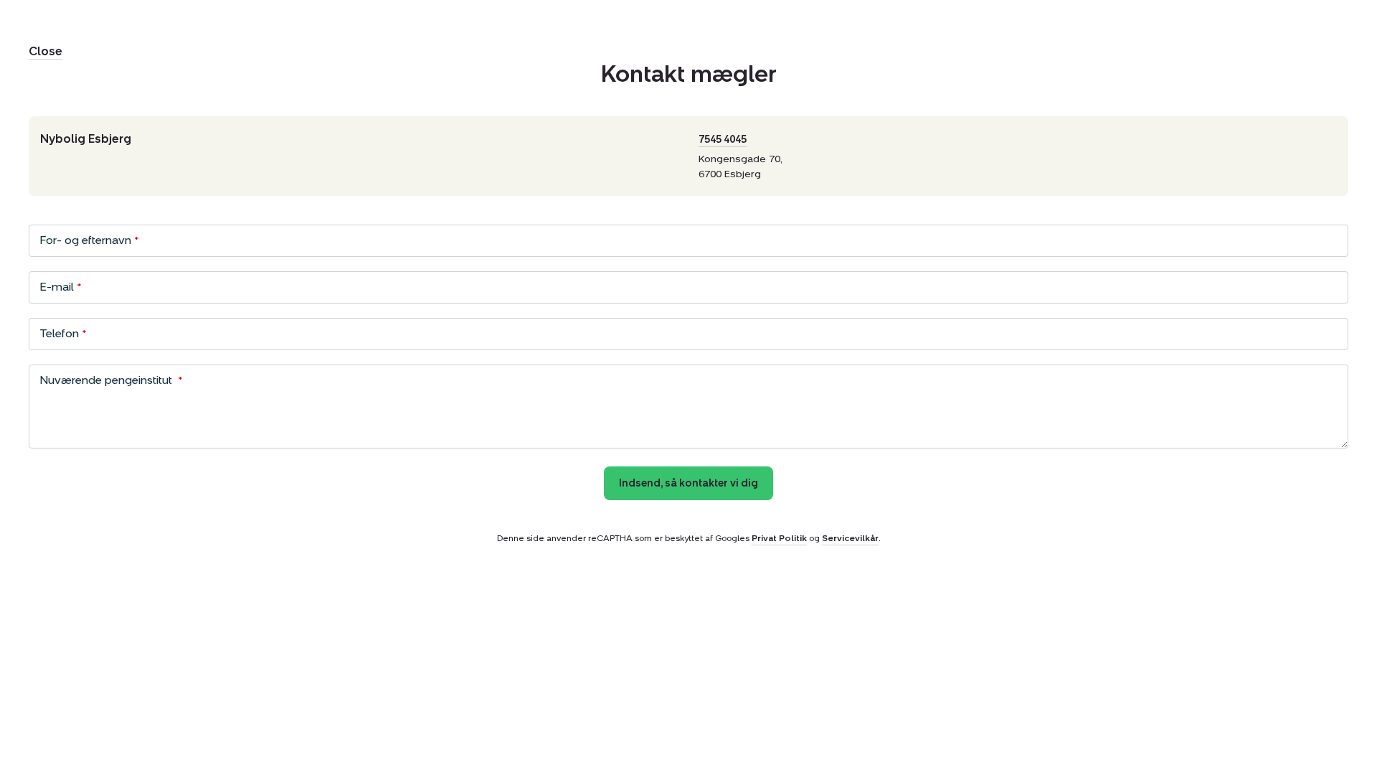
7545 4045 (723, 139)
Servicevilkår (850, 538)
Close (45, 51)
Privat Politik (779, 538)
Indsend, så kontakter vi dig (688, 483)
